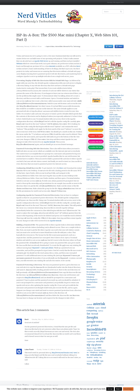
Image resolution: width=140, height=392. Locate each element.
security (99, 341)
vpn (101, 361)
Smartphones (91, 269)
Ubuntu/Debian (91, 282)
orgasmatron (91, 339)
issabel (100, 333)
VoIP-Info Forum (92, 180)
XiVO (99, 364)
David (26, 319)
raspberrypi (91, 341)
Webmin (19, 64)
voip (96, 360)
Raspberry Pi (91, 262)
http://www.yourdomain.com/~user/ (64, 353)
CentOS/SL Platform (93, 231)
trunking (102, 352)
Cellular (90, 308)
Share (120, 46)
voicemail (89, 361)
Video (88, 285)
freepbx (92, 317)
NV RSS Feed (116, 253)
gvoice (95, 325)
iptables (94, 333)
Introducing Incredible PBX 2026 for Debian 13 (116, 106)
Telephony (90, 277)
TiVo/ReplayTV (91, 280)
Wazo (89, 364)
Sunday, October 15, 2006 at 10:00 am (49, 349)
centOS (97, 308)
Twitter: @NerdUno (93, 178)
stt (88, 352)
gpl (88, 325)
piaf (102, 338)
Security (89, 267)
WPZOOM (120, 385)
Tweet (110, 46)
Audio (88, 220)
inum (88, 333)
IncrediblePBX (98, 329)
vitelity (96, 357)
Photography (91, 259)
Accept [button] (110, 389)
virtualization (96, 355)
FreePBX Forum (92, 169)
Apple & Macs (50, 46)
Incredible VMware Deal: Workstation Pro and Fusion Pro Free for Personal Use (116, 174)
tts (88, 355)
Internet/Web (59, 46)
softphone (90, 350)
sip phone (96, 345)
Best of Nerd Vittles (93, 167)
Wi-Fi (88, 290)
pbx (97, 339)
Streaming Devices (93, 272)
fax (88, 313)
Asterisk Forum (91, 163)
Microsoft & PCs (68, 46)
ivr (104, 333)
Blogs (88, 226)
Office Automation (93, 256)
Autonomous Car (92, 223)
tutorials (52, 66)
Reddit (88, 264)
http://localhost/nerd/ (32, 278)
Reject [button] (118, 389)
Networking (90, 254)
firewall (94, 314)
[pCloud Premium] (96, 199)
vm (100, 357)
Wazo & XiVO (90, 287)
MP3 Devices (91, 251)
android (89, 304)
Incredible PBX (91, 244)
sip (88, 344)
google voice (94, 321)
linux (88, 335)
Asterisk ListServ (92, 165)
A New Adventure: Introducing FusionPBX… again (116, 149)
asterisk (99, 304)
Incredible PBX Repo (93, 173)
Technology (76, 46)
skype (94, 348)
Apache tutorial (49, 142)
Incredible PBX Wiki (93, 176)
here (78, 66)
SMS (99, 348)
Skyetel (89, 348)
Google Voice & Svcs (93, 238)
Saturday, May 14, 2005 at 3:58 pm (43, 319)
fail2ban (100, 311)
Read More (128, 389)
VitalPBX (90, 357)
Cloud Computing (92, 233)
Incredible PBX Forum (94, 171)
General (89, 236)
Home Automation (93, 241)
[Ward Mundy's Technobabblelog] (51, 16)
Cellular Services (92, 228)
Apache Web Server (41, 61)
